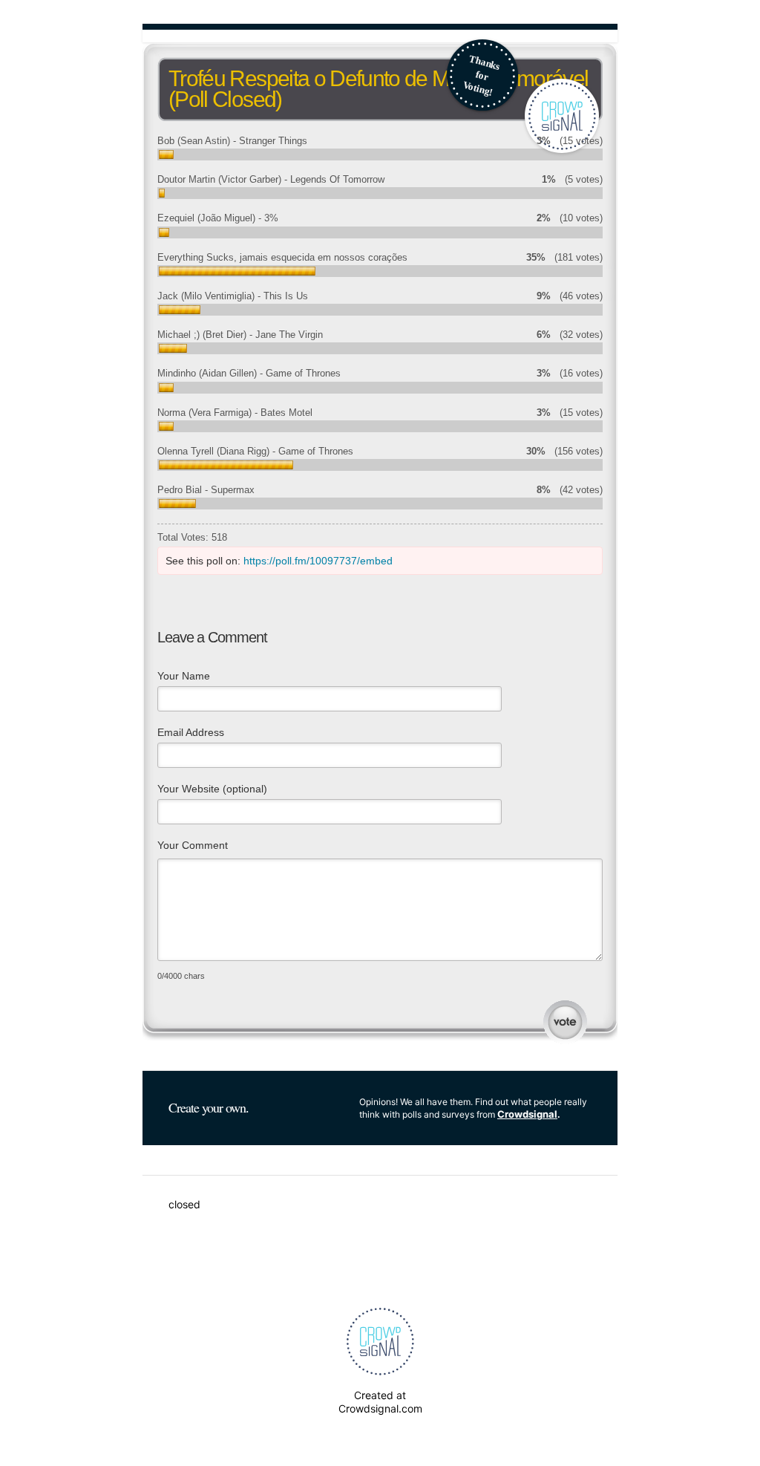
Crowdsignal (527, 1114)
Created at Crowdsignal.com (380, 1402)
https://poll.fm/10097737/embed (318, 561)
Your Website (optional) (212, 789)
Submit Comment (565, 1022)
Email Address (190, 732)
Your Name (183, 676)
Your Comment (192, 845)
